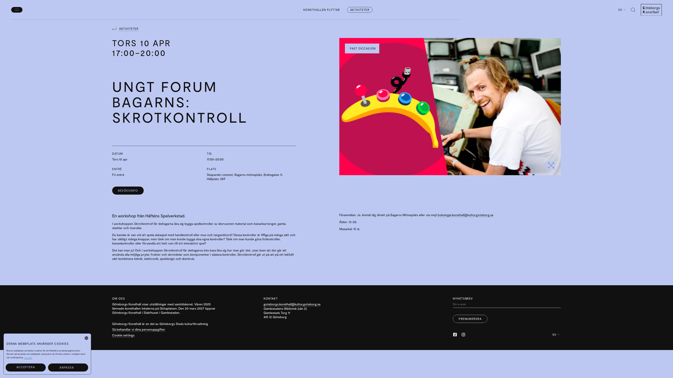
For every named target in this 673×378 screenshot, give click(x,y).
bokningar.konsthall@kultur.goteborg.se (465, 215)
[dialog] (47, 353)
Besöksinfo (128, 190)
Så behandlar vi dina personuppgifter (138, 329)
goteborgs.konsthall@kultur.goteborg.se (292, 304)
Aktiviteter (360, 9)
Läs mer (28, 357)
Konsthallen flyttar (321, 9)
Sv (620, 9)
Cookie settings (123, 335)
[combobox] (86, 338)
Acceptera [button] (25, 367)
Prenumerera (470, 318)
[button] (68, 367)
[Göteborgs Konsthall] (651, 10)
